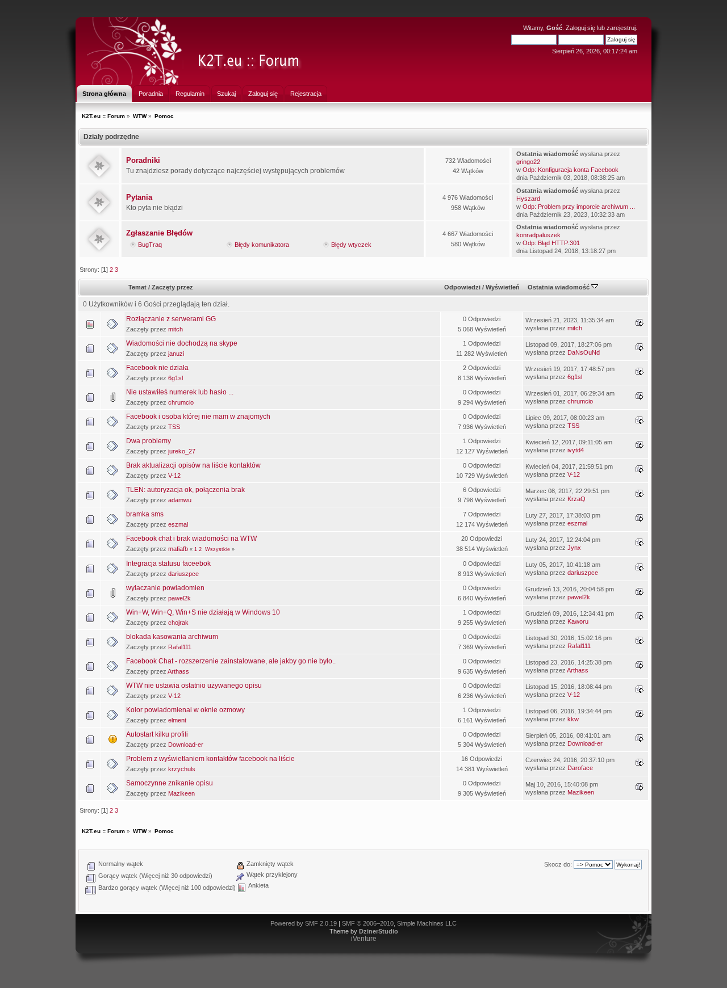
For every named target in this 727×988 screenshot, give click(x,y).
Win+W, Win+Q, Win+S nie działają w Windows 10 (203, 612)
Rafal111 (179, 647)
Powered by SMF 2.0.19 (303, 923)
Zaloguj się (580, 27)
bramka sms (145, 514)
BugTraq (150, 244)
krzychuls (181, 769)
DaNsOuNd (583, 352)
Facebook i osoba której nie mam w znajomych (198, 417)
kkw (573, 719)
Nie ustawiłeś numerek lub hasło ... (179, 392)
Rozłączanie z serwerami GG (171, 319)
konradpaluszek (538, 235)
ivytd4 (575, 450)
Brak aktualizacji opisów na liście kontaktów (193, 465)
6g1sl (175, 378)
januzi (176, 353)
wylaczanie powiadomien (165, 588)
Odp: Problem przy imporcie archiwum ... (579, 206)
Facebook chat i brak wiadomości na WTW (191, 539)
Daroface (580, 767)
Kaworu (577, 621)
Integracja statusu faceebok (168, 563)
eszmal (178, 524)
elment (177, 720)
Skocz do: (558, 864)
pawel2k (179, 598)
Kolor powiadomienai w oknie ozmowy (185, 710)
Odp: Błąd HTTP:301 (551, 242)
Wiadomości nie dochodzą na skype (181, 343)
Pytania (139, 197)
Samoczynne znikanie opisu (169, 783)
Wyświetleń (503, 287)
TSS (174, 426)
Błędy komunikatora (262, 244)
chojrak (178, 622)
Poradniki (143, 160)
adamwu (179, 500)
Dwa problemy (148, 441)
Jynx (574, 547)
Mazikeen (181, 793)
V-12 (174, 475)
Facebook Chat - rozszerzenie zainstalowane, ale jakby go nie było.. (231, 661)
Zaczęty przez (172, 287)
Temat (137, 287)
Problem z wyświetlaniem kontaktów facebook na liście (210, 759)
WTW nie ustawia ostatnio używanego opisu (194, 686)
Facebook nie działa (157, 368)
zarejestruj (621, 27)
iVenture (364, 939)
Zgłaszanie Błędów (159, 233)
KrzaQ (576, 498)
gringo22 (528, 161)
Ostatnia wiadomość (559, 287)
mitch (175, 329)
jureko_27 (181, 451)
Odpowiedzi (462, 287)
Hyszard (528, 198)
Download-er (185, 744)
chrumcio (181, 402)
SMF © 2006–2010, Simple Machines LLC (399, 923)
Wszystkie (217, 549)
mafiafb (178, 548)
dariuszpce (183, 573)
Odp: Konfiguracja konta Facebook (571, 169)
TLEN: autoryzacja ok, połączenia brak (185, 490)
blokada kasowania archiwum (172, 637)
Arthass (178, 671)
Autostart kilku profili (157, 734)
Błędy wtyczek (351, 244)
